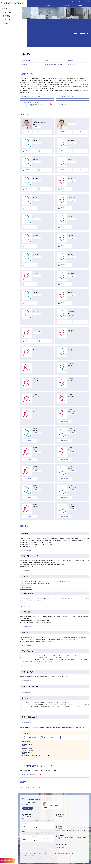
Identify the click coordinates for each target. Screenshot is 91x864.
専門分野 (37, 126)
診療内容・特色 (26, 60)
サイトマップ (28, 853)
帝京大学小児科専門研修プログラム (32, 774)
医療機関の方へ (66, 5)
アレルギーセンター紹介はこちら (66, 96)
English (81, 1)
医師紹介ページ (29, 131)
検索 (88, 1)
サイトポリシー (49, 853)
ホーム (75, 33)
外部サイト (71, 64)
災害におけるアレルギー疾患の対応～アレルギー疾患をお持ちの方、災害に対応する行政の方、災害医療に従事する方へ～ (36, 104)
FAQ (35, 853)
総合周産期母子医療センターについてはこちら (34, 96)
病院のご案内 (6, 20)
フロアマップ (56, 737)
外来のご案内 (6, 8)
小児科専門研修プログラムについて (54, 64)
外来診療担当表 (62, 104)
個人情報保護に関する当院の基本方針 (64, 853)
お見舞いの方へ (50, 5)
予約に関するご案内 (5, 860)
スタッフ (48, 60)
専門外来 (71, 60)
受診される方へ (35, 5)
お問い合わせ (72, 1)
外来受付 (25, 64)
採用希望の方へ (81, 5)
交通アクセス (7, 23)
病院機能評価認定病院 (55, 805)
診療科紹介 (6, 16)
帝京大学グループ (29, 855)
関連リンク (41, 853)
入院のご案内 (6, 12)
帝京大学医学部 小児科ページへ (31, 787)
